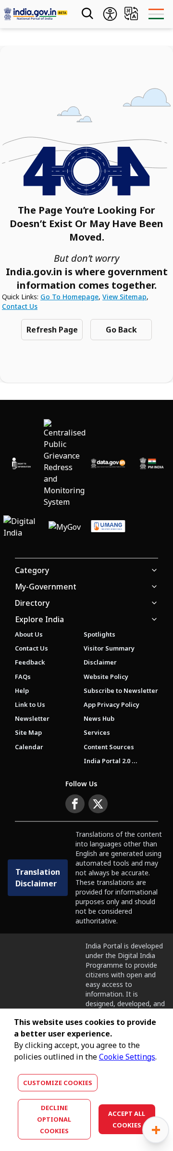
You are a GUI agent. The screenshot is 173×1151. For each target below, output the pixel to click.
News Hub (99, 718)
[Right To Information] (21, 463)
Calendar (29, 746)
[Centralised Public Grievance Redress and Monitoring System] (65, 463)
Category (32, 570)
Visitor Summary (109, 648)
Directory (32, 603)
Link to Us (30, 704)
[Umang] (108, 527)
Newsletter (32, 718)
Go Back (121, 329)
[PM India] (151, 463)
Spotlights (99, 634)
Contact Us (19, 306)
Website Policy (106, 676)
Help (22, 690)
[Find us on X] (98, 804)
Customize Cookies (57, 1082)
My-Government (45, 586)
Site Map (28, 732)
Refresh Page (52, 329)
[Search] (86, 14)
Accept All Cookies (126, 1119)
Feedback (30, 662)
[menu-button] (156, 14)
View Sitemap (124, 296)
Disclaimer (100, 662)
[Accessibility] (110, 14)
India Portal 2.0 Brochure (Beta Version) (110, 760)
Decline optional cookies (54, 1119)
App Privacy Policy (111, 704)
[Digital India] (21, 526)
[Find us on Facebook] (75, 804)
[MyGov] (65, 527)
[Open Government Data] (108, 463)
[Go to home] (35, 14)
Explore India (39, 619)
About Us (29, 634)
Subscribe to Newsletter (121, 690)
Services (97, 732)
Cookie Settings (127, 1056)
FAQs (23, 676)
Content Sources (109, 746)
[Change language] (131, 13)
